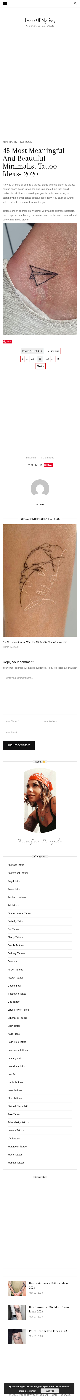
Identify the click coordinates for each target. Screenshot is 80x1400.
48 (58, 358)
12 (32, 358)
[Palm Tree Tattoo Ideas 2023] (17, 1336)
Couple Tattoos (16, 945)
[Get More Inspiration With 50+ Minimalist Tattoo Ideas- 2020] (40, 580)
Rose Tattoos (15, 1090)
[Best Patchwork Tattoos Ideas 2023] (17, 1288)
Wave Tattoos (15, 1154)
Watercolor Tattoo (17, 1146)
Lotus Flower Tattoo (18, 1009)
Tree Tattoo (14, 1114)
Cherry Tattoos (15, 937)
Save (49, 464)
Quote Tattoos (15, 1082)
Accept (50, 1390)
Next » (40, 366)
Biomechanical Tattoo (19, 913)
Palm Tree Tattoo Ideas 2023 (48, 1331)
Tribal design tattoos (19, 1122)
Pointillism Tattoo (17, 1066)
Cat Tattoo (13, 929)
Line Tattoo (14, 1001)
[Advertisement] (40, 88)
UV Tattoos (14, 1138)
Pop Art (12, 1074)
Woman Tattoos (16, 1162)
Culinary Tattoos (16, 953)
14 (47, 358)
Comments (47, 457)
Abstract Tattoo (16, 865)
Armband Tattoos (17, 897)
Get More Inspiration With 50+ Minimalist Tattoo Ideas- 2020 (35, 642)
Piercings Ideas (16, 1058)
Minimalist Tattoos (17, 142)
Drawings (12, 961)
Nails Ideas (14, 1033)
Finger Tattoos (15, 969)
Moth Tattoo (14, 1025)
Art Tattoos (14, 905)
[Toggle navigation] (5, 3)
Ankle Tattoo (14, 889)
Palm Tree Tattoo (17, 1041)
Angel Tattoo (14, 881)
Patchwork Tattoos (18, 1050)
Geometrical (14, 985)
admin (31, 457)
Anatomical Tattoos (18, 873)
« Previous (53, 351)
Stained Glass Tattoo (19, 1106)
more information (27, 1390)
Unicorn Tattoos (16, 1130)
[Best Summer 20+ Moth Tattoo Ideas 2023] (17, 1312)
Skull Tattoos (15, 1098)
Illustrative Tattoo (17, 993)
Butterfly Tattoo (16, 921)
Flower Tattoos (15, 977)
